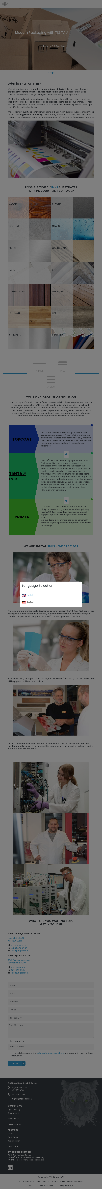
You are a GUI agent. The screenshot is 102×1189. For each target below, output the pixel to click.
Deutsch (30, 602)
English (30, 595)
